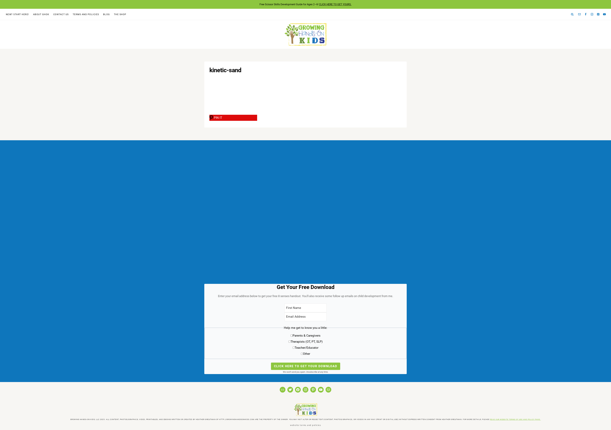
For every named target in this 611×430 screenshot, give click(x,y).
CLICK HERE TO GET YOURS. (335, 4)
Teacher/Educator (306, 348)
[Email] (579, 14)
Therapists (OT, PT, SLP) (307, 341)
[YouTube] (604, 14)
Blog (106, 14)
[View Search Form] (572, 14)
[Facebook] (585, 14)
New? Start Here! (17, 14)
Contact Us (61, 14)
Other (306, 354)
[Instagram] (592, 14)
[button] (305, 342)
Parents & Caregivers (306, 335)
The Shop (120, 14)
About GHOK (41, 14)
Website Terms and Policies (305, 425)
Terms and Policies (86, 14)
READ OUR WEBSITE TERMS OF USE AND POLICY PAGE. (515, 419)
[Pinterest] (598, 14)
